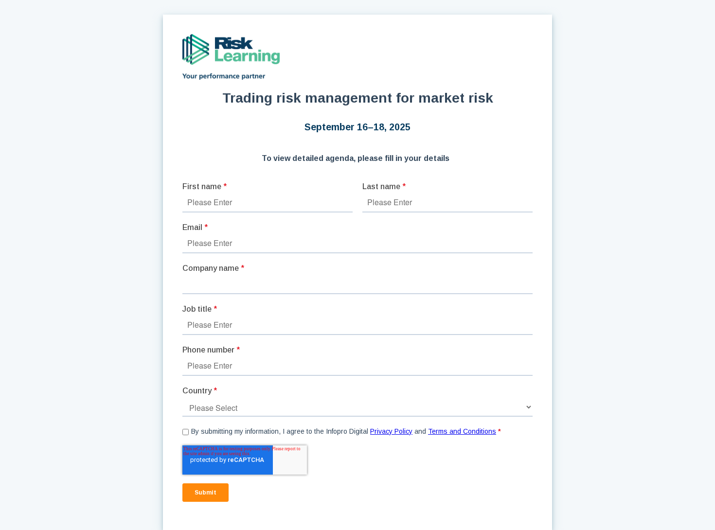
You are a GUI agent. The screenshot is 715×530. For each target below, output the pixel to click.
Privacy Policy (391, 431)
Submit (205, 492)
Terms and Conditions (462, 431)
